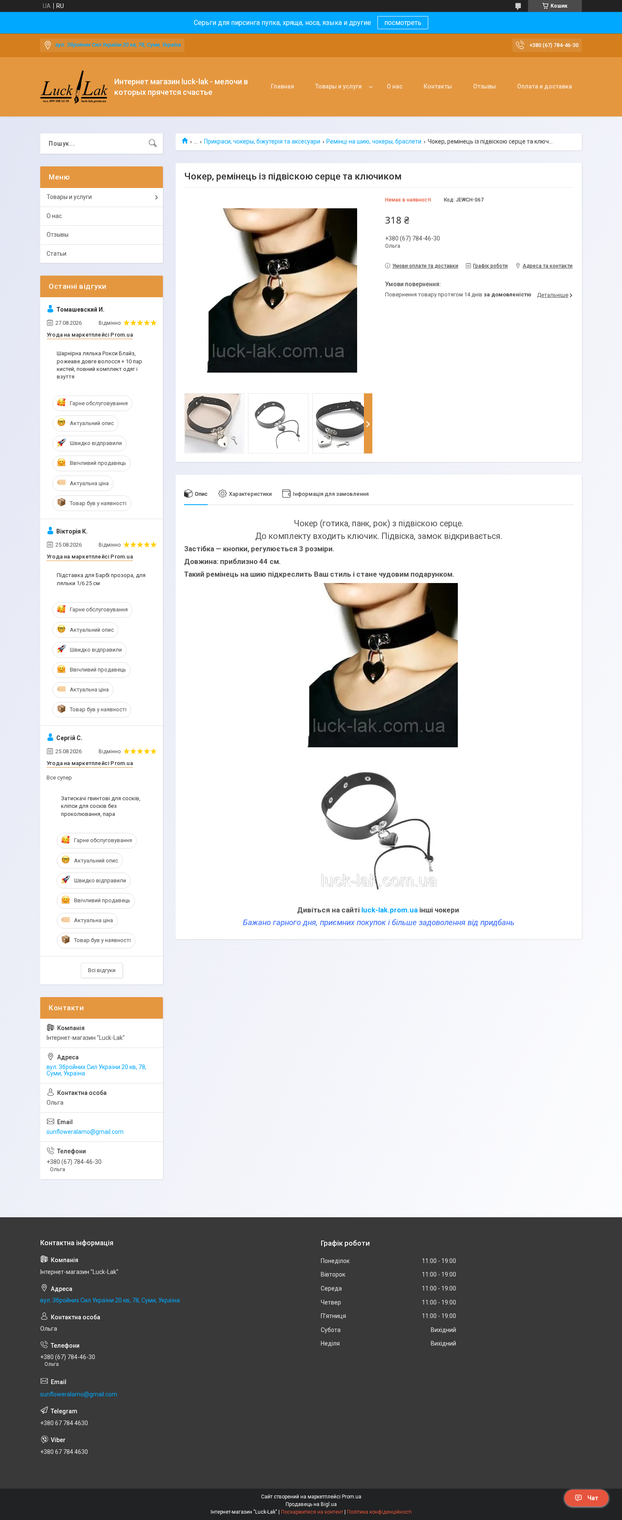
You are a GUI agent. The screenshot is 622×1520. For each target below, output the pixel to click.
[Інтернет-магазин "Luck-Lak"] (74, 87)
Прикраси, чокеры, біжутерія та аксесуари (262, 141)
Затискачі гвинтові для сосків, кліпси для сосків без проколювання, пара (100, 806)
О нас (394, 86)
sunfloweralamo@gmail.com (85, 1131)
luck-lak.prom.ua (389, 910)
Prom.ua (351, 1497)
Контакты (438, 86)
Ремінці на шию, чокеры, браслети (373, 141)
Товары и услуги (338, 86)
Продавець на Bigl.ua (311, 1504)
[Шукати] (153, 143)
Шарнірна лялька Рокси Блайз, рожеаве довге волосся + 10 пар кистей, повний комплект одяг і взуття (99, 365)
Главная (282, 86)
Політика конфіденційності (379, 1512)
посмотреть (402, 23)
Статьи (56, 253)
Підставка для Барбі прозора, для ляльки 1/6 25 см (101, 579)
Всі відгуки (102, 970)
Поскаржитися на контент (312, 1512)
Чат (592, 1498)
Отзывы (484, 86)
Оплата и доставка (544, 86)
